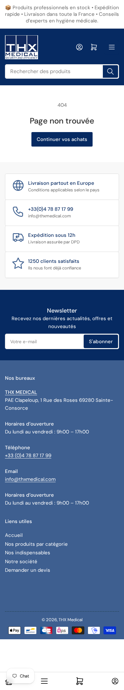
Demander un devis (27, 570)
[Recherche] (110, 71)
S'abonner (101, 341)
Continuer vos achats (62, 139)
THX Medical (71, 619)
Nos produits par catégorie (36, 544)
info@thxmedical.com (30, 479)
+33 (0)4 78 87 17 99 (28, 455)
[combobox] (62, 71)
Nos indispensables (27, 552)
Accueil (13, 535)
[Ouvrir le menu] (111, 47)
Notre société (21, 561)
